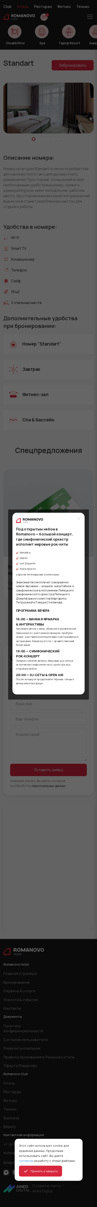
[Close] (79, 518)
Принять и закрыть (44, 1171)
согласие (26, 1161)
